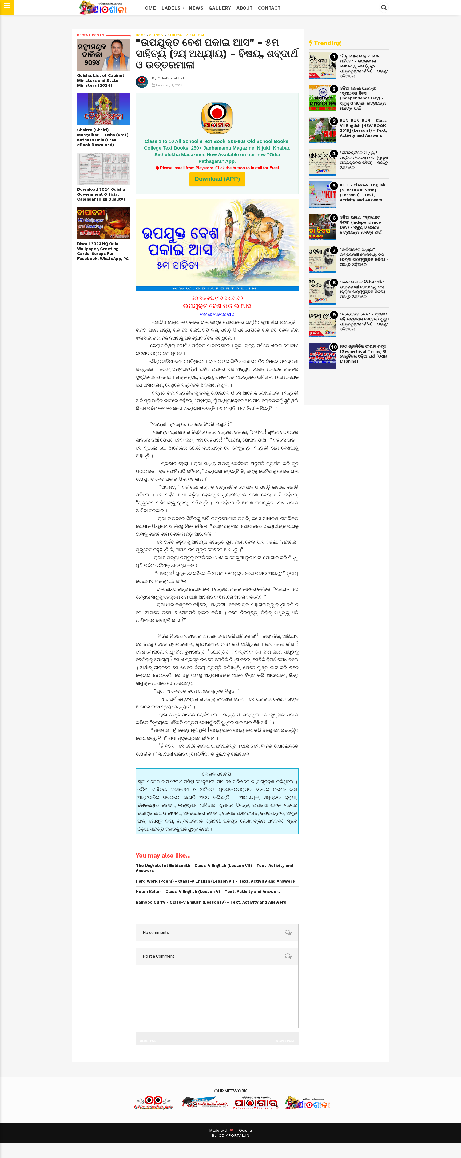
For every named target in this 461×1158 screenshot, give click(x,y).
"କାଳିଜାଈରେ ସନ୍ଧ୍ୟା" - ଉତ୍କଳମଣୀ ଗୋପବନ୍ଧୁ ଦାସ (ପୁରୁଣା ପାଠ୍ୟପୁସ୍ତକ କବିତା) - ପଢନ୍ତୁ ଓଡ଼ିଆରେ (364, 257)
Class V (156, 35)
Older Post (149, 1041)
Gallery (220, 8)
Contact (269, 8)
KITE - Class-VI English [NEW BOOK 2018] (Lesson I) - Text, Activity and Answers (362, 192)
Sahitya (174, 35)
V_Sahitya (195, 35)
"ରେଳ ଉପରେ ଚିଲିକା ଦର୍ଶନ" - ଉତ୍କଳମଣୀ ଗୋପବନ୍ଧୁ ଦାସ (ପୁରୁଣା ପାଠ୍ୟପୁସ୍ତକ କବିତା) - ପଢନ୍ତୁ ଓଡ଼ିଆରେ (364, 289)
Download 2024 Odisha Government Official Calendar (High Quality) (101, 194)
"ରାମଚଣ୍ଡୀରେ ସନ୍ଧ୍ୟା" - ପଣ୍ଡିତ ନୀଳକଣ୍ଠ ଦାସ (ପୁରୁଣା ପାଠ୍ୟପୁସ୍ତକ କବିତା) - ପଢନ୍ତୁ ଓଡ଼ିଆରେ (364, 160)
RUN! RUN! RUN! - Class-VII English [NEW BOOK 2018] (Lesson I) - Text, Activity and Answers (364, 128)
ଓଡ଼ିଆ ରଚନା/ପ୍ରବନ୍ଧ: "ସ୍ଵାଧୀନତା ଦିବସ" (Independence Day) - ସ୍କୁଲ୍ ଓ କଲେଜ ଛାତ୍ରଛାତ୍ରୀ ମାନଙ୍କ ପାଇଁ (363, 98)
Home (148, 8)
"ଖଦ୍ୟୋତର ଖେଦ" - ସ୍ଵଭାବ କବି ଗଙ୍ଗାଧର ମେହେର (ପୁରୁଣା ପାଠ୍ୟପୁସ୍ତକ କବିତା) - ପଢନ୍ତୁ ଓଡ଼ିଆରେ (364, 321)
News (196, 8)
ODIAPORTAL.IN (234, 1135)
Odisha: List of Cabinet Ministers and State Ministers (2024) (100, 80)
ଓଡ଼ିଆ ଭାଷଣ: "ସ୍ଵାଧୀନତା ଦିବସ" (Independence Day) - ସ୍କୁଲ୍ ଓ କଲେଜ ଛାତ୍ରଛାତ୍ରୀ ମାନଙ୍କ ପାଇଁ (360, 225)
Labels (171, 8)
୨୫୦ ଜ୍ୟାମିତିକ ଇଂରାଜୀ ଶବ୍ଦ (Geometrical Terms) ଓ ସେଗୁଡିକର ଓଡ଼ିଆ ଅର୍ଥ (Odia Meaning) (363, 354)
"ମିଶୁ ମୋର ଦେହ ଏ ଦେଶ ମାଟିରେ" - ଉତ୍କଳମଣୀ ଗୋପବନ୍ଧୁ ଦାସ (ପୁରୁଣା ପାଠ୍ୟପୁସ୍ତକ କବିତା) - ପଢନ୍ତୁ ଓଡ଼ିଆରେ (364, 66)
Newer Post (285, 1041)
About (244, 8)
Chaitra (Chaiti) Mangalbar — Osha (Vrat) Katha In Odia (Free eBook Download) (103, 137)
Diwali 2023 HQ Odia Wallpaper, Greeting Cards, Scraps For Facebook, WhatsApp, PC (103, 251)
